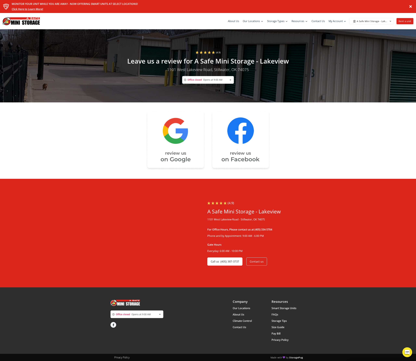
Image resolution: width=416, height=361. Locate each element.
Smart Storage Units (284, 308)
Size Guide (278, 327)
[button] (113, 325)
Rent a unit (405, 21)
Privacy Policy (280, 340)
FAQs (275, 314)
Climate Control (242, 321)
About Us (238, 314)
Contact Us (239, 327)
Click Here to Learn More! (27, 9)
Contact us (257, 261)
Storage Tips (279, 321)
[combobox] (208, 80)
